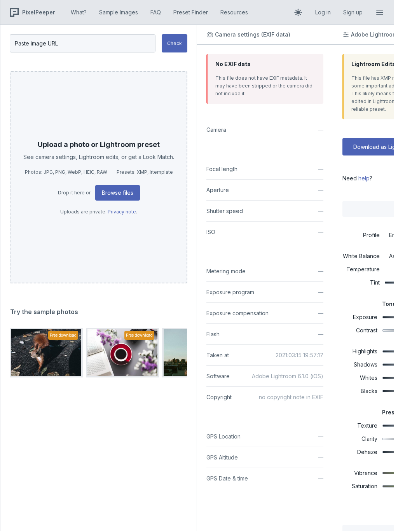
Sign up (353, 12)
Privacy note (122, 212)
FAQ (155, 12)
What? (79, 12)
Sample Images (118, 12)
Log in (323, 12)
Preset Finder (190, 12)
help (364, 178)
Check (174, 43)
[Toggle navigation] (379, 12)
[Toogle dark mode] (298, 12)
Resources (234, 12)
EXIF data (275, 34)
